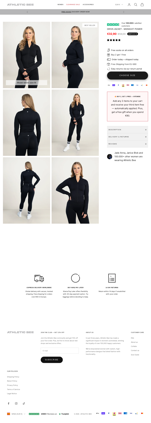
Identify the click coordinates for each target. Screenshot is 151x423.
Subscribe (52, 360)
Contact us (135, 350)
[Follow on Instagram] (16, 403)
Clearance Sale (73, 4)
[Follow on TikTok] (23, 403)
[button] (114, 40)
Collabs (134, 346)
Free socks (66, 12)
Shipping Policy (13, 377)
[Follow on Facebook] (8, 403)
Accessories (88, 4)
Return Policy (12, 381)
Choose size (127, 75)
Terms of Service (13, 389)
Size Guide (135, 355)
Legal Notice (12, 393)
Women (60, 4)
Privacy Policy (12, 385)
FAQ (132, 338)
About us (134, 342)
